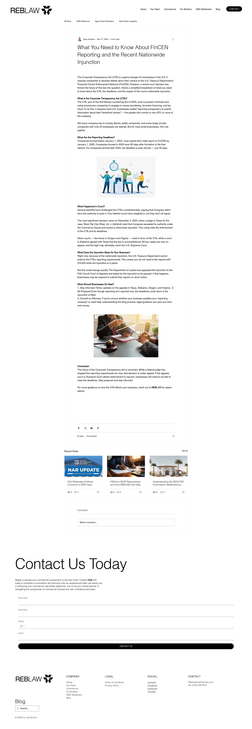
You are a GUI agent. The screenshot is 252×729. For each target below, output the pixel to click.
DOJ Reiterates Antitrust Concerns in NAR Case (80, 483)
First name (22, 598)
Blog (68, 697)
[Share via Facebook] (78, 428)
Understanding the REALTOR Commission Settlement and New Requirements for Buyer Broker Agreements (168, 483)
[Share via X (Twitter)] (85, 428)
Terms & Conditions (114, 682)
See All (185, 451)
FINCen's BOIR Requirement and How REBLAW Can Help (125, 483)
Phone (21, 621)
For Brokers (72, 691)
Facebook (152, 685)
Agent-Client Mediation (104, 21)
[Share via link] (98, 428)
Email (21, 633)
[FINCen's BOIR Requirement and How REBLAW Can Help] (126, 466)
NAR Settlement (83, 21)
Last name (22, 610)
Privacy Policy (112, 685)
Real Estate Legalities (128, 21)
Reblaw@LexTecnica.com (200, 682)
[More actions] (173, 39)
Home (69, 682)
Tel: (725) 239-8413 (197, 685)
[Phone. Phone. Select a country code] (22, 626)
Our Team (71, 685)
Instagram (153, 688)
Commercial (72, 688)
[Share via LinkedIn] (91, 428)
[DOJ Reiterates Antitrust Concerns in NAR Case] (83, 466)
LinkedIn (152, 682)
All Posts (67, 21)
